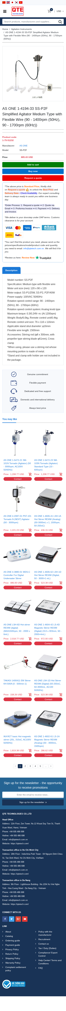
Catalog (9, 936)
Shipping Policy (12, 958)
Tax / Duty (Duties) (47, 948)
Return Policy (11, 954)
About (8, 931)
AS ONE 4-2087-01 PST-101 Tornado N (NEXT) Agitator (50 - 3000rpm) (17, 519)
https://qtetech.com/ (20, 843)
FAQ (40, 968)
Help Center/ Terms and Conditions (50, 962)
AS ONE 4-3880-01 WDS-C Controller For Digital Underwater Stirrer (17, 575)
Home (5, 29)
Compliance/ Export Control (47, 954)
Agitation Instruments (21, 29)
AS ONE (23, 145)
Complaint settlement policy (15, 969)
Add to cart (33, 164)
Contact (17, 479)
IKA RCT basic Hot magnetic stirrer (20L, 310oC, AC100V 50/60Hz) (17, 739)
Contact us (43, 944)
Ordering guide (12, 940)
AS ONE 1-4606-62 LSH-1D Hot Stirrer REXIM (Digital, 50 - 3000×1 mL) (47, 575)
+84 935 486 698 (16, 831)
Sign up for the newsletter (31, 802)
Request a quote (33, 178)
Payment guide (12, 945)
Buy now (33, 171)
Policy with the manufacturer (45, 933)
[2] (51, 766)
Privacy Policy (12, 949)
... (46, 766)
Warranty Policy (12, 963)
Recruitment (44, 939)
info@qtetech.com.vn (18, 839)
